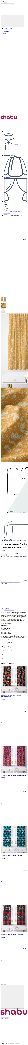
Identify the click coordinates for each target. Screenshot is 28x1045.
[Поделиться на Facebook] (12, 594)
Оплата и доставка (8, 28)
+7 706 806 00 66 (5, 33)
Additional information (9, 610)
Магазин (6, 537)
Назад (24, 239)
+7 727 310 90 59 (5, 1018)
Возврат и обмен (8, 29)
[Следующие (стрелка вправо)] (12, 1002)
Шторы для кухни (8, 539)
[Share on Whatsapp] (12, 606)
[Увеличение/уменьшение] (5, 984)
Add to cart (3, 555)
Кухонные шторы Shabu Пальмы (11, 855)
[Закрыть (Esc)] (1, 984)
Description (6, 608)
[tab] (15, 608)
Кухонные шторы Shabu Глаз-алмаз (12, 934)
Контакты (6, 31)
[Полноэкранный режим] (4, 984)
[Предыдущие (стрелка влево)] (12, 991)
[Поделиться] (2, 984)
